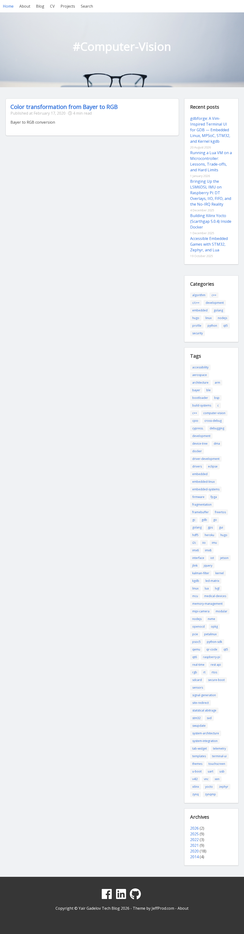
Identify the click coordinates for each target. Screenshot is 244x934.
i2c (194, 543)
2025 (194, 834)
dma (217, 444)
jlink (195, 565)
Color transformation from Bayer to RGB (64, 107)
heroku (209, 535)
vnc (206, 779)
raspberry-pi (211, 657)
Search (87, 6)
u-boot (197, 771)
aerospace (199, 375)
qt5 (225, 326)
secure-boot (216, 680)
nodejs (222, 318)
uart (210, 771)
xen (217, 779)
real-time (198, 665)
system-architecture (205, 733)
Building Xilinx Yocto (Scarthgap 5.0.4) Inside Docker (210, 221)
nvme (211, 619)
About (24, 6)
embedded (200, 310)
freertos (220, 512)
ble (208, 390)
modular (221, 611)
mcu (195, 596)
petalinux (210, 634)
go (215, 520)
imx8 (208, 550)
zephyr (223, 787)
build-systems (201, 405)
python (212, 326)
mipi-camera (200, 611)
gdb (204, 520)
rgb (194, 672)
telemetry (219, 748)
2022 (194, 839)
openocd (198, 626)
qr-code (211, 649)
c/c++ (195, 303)
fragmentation (202, 505)
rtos (214, 672)
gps (210, 527)
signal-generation (204, 695)
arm (217, 383)
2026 (194, 828)
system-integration (205, 741)
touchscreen (216, 764)
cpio (195, 421)
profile (196, 326)
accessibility (200, 367)
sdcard (197, 680)
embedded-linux (203, 482)
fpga (214, 497)
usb (221, 771)
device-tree (200, 444)
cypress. (197, 428)
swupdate (199, 726)
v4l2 (195, 779)
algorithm (198, 295)
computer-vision (214, 413)
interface (198, 558)
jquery (208, 565)
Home (8, 6)
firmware (198, 497)
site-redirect (200, 703)
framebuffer (200, 512)
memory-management (207, 604)
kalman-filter (200, 573)
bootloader (200, 398)
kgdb (195, 581)
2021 (194, 845)
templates (199, 756)
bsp (216, 398)
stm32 (196, 718)
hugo (195, 318)
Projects (68, 6)
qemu (196, 649)
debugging (217, 428)
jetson (224, 558)
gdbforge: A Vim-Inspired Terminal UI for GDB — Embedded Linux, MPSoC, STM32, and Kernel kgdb (210, 130)
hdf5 (195, 535)
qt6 (194, 657)
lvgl (217, 588)
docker (197, 451)
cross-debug (213, 421)
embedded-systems (205, 489)
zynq (195, 794)
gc (193, 520)
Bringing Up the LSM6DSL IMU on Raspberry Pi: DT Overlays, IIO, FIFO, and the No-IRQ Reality (210, 193)
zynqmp (210, 794)
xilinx (195, 787)
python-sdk (214, 642)
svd (209, 718)
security (197, 333)
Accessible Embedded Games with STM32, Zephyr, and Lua (209, 244)
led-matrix (212, 581)
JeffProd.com (163, 908)
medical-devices (215, 596)
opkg (214, 626)
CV (52, 6)
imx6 (195, 550)
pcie (195, 634)
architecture (200, 383)
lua (207, 588)
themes (197, 764)
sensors (197, 687)
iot (212, 558)
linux (208, 318)
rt (204, 672)
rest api (216, 665)
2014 (194, 856)
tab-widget (199, 748)
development (215, 303)
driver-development (205, 459)
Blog (40, 6)
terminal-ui (219, 756)
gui (221, 527)
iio (204, 543)
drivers (197, 466)
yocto (209, 787)
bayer (196, 390)
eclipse (213, 466)
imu (214, 543)
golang (218, 310)
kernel (219, 573)
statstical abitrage (204, 710)
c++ (214, 295)
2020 (194, 851)
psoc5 (196, 642)
